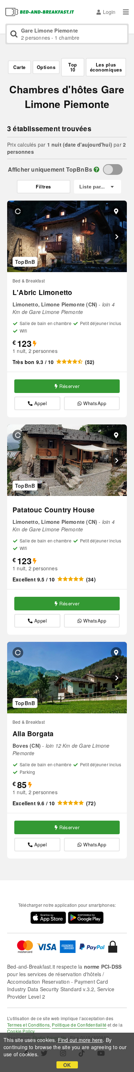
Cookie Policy (21, 1031)
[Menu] (126, 11)
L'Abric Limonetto (42, 292)
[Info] (96, 169)
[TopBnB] (113, 169)
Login (109, 11)
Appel (40, 403)
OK (67, 1064)
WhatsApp (94, 403)
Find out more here (80, 1039)
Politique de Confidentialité (79, 1025)
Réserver (69, 386)
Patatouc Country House (54, 510)
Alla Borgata (33, 733)
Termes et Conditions (28, 1025)
